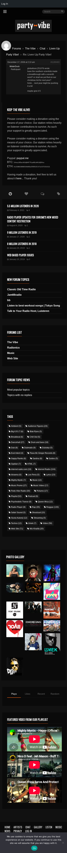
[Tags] (59, 194)
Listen (49, 827)
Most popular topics (18, 389)
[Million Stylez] (14, 588)
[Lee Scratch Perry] (33, 572)
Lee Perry (34, 475)
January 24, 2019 (17, 248)
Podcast (33, 496)
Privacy (17, 831)
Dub (14, 448)
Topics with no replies (19, 395)
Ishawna (16, 475)
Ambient (16, 426)
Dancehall (17, 442)
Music (10, 353)
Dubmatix (30, 448)
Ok (34, 848)
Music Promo (19, 485)
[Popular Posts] (26, 194)
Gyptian (16, 464)
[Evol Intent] (14, 628)
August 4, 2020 (16, 225)
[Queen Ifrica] (14, 570)
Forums (16, 48)
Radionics (13, 347)
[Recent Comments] (42, 194)
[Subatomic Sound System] (51, 572)
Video (47, 523)
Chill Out (35, 437)
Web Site (12, 358)
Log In (28, 831)
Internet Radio (46, 469)
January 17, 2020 (17, 237)
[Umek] (51, 644)
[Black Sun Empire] (51, 610)
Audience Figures (37, 426)
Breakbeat (17, 437)
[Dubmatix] (14, 666)
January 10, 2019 (17, 259)
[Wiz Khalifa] (33, 641)
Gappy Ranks (18, 458)
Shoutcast (38, 512)
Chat (42, 48)
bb (8, 300)
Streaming (40, 518)
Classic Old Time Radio (21, 289)
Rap (36, 507)
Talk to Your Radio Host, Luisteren (28, 311)
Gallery (38, 827)
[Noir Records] (14, 610)
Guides (53, 458)
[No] (63, 842)
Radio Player (18, 507)
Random (55, 693)
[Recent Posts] (10, 194)
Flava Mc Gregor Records (42, 453)
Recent (41, 693)
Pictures (42, 491)
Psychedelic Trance (21, 502)
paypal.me (23, 158)
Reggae (52, 507)
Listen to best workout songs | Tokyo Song (33, 305)
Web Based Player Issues (20, 255)
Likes (27, 693)
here (18, 178)
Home (7, 827)
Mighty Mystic (18, 480)
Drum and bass (39, 442)
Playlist (16, 496)
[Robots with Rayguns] (51, 591)
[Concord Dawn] (33, 623)
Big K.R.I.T (17, 431)
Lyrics (50, 475)
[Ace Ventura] (51, 626)
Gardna (37, 458)
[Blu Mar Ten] (33, 607)
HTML (31, 464)
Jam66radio (14, 294)
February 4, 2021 (16, 210)
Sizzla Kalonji (19, 518)
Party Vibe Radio (20, 491)
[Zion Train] (33, 588)
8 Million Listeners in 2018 (22, 244)
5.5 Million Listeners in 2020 (23, 206)
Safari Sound (18, 512)
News (7, 831)
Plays (14, 693)
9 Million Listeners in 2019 (22, 232)
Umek (32, 523)
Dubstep (47, 448)
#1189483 (55, 62)
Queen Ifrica (45, 502)
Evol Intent (17, 453)
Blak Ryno (36, 431)
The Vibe (30, 48)
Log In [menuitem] (4, 3)
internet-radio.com (21, 469)
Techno (16, 523)
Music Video (40, 485)
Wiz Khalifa (37, 529)
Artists (17, 827)
